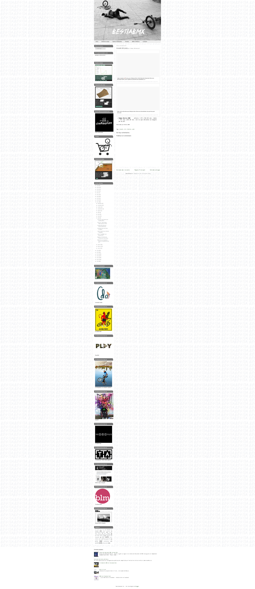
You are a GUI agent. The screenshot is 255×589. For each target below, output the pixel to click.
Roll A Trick (102, 569)
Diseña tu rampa (105, 41)
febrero (99, 246)
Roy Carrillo (107, 533)
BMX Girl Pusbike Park (105, 576)
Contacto (145, 41)
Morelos (129, 129)
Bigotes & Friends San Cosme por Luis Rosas (102, 238)
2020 (98, 196)
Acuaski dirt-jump (128, 48)
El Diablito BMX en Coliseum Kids (107, 563)
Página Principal (139, 170)
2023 (98, 191)
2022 (98, 192)
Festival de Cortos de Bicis (101, 559)
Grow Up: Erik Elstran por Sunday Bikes (102, 220)
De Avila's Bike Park (99, 529)
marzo (99, 244)
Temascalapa (97, 534)
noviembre (100, 205)
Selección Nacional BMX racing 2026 (108, 552)
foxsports (96, 539)
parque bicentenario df (105, 539)
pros (96, 541)
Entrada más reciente (123, 170)
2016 (98, 250)
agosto (99, 210)
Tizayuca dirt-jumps (106, 534)
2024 (98, 189)
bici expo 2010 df (99, 535)
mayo (99, 216)
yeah (133, 129)
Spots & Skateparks (117, 41)
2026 (98, 185)
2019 (98, 198)
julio (99, 212)
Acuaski (121, 129)
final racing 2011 (107, 538)
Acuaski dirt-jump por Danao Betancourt (101, 226)
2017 (98, 201)
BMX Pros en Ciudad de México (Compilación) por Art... (103, 241)
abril (99, 217)
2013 (98, 255)
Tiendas (127, 41)
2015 (98, 252)
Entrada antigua (155, 170)
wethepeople (106, 541)
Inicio (97, 41)
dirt (125, 129)
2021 (98, 194)
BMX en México (136, 41)
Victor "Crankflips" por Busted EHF (102, 235)
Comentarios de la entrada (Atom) (142, 173)
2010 (98, 261)
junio (99, 214)
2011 (98, 259)
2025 (98, 187)
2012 (98, 257)
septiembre (100, 208)
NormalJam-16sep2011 (100, 532)
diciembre (100, 203)
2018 (98, 200)
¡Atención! (105, 543)
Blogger (137, 586)
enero (99, 248)
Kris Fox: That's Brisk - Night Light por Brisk (102, 223)
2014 (98, 254)
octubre (99, 207)
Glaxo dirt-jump (106, 531)
